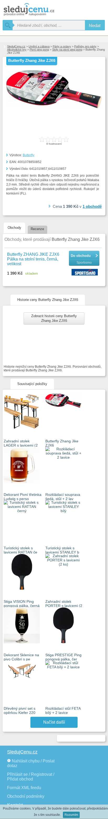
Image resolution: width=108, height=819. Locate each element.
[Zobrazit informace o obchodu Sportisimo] (85, 272)
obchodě (92, 206)
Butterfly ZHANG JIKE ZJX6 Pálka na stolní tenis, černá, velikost (33, 259)
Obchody (14, 228)
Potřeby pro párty (85, 46)
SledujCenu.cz (16, 46)
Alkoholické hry (16, 49)
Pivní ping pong (39, 49)
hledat (95, 25)
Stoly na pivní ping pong (67, 49)
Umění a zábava (39, 46)
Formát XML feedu (24, 787)
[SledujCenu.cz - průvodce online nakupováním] (37, 10)
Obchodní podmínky (25, 796)
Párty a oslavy (62, 46)
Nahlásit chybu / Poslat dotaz (31, 763)
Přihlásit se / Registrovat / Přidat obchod (30, 776)
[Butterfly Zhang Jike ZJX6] (54, 107)
